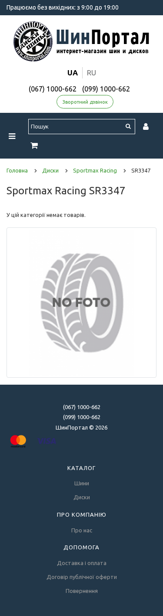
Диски (81, 497)
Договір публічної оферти (82, 577)
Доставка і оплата (81, 563)
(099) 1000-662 (106, 89)
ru (91, 72)
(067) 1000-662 (53, 89)
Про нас (81, 530)
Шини (81, 483)
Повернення (82, 591)
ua (72, 72)
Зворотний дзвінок (85, 102)
